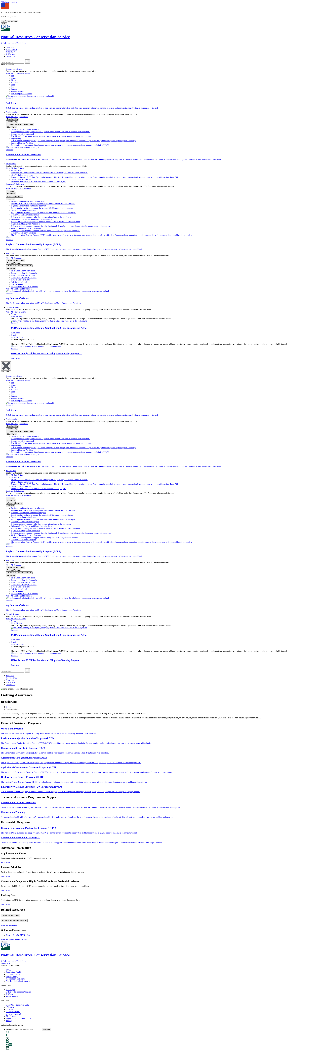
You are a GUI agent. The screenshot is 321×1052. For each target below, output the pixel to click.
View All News (17, 316)
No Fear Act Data (13, 1012)
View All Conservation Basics (18, 73)
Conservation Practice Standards (24, 273)
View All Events (17, 337)
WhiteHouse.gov (12, 996)
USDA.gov (10, 54)
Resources (10, 253)
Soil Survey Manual (19, 282)
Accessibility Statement (15, 979)
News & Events (12, 307)
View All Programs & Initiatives (18, 188)
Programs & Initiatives (15, 184)
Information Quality (14, 972)
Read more (5, 862)
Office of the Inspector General (18, 992)
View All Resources (14, 258)
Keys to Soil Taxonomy (20, 280)
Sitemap (9, 1021)
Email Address (12, 1029)
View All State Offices (15, 168)
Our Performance (13, 974)
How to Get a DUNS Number (23, 275)
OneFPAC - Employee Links (17, 1005)
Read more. (5, 904)
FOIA (8, 970)
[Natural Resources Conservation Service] (160, 28)
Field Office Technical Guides (23, 271)
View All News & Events (16, 312)
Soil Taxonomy (17, 284)
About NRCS (11, 49)
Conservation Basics (14, 69)
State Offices (11, 164)
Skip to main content (9, 2)
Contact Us (10, 56)
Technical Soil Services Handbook (24, 286)
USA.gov (10, 994)
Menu (4, 24)
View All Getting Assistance (17, 117)
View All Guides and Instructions (19, 289)
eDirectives (10, 1007)
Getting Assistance (13, 112)
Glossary (9, 1009)
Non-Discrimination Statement (18, 981)
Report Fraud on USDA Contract (19, 1018)
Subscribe (10, 47)
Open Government (13, 1014)
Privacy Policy (12, 976)
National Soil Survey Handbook (23, 277)
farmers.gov (10, 52)
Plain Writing (11, 1016)
